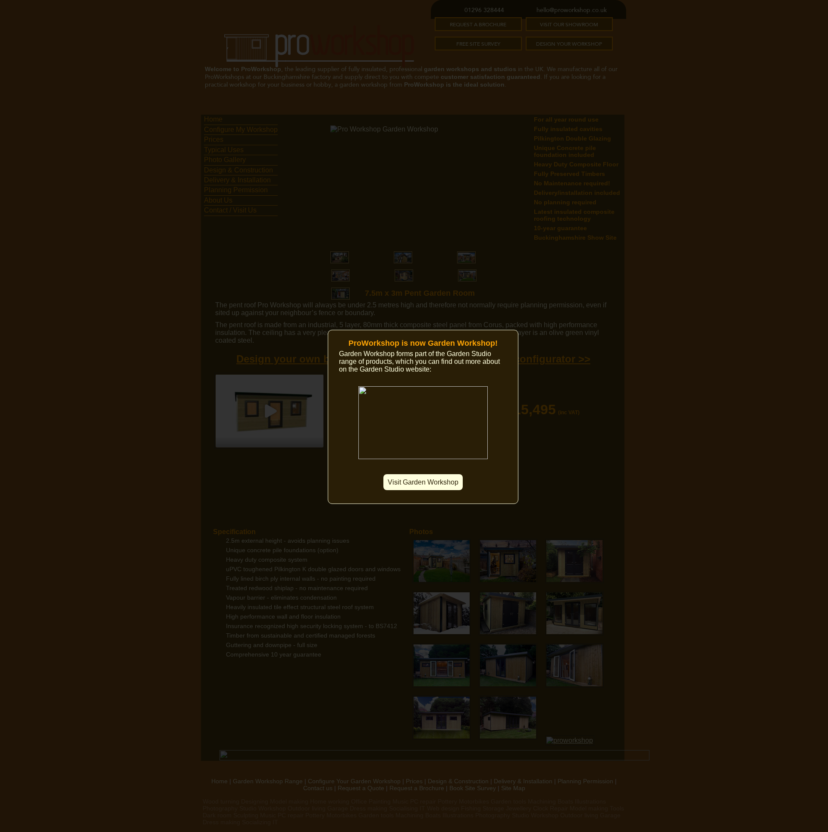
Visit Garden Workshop (423, 482)
